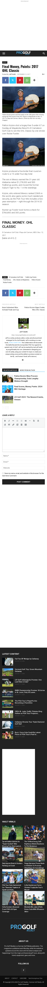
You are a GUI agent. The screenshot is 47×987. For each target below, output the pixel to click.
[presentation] (5, 420)
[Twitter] (12, 80)
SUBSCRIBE (23, 978)
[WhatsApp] (27, 80)
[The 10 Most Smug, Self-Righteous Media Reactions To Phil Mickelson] (34, 833)
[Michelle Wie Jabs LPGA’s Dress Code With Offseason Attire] (34, 898)
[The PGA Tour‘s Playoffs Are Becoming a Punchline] (7, 704)
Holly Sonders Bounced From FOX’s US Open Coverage (10, 909)
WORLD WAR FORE (15, 342)
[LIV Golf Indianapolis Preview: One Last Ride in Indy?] (7, 683)
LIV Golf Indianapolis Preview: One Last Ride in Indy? (28, 681)
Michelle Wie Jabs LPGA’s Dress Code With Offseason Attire (34, 909)
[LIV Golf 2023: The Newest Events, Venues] (7, 399)
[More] (34, 80)
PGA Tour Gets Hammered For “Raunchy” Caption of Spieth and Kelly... (11, 887)
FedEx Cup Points (30, 277)
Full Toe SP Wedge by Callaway (27, 659)
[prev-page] (3, 407)
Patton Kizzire (36, 280)
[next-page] (7, 407)
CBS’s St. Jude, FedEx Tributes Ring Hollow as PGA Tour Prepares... (28, 712)
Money (5, 62)
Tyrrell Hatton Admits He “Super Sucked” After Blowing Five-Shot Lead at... (12, 844)
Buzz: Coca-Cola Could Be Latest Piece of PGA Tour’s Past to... (27, 733)
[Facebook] (5, 80)
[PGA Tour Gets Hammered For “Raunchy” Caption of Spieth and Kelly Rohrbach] (12, 876)
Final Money (7, 280)
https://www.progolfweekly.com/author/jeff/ (23, 335)
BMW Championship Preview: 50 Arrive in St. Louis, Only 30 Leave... (30, 691)
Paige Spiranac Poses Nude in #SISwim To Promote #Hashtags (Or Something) (34, 865)
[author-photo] (23, 329)
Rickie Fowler (7, 282)
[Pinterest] (20, 80)
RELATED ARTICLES (10, 370)
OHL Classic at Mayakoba (21, 280)
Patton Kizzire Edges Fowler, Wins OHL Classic (34, 308)
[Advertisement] (23, 25)
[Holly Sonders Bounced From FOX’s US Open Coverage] (12, 898)
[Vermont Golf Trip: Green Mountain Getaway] (7, 672)
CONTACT (14, 978)
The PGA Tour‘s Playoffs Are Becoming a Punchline (26, 702)
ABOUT (7, 978)
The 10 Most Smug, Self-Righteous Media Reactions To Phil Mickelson (34, 844)
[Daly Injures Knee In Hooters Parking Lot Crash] (12, 854)
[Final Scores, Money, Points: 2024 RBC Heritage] (7, 389)
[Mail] (23, 360)
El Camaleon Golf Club (16, 277)
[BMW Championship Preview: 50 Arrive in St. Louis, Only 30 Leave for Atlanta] (7, 693)
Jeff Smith (12, 74)
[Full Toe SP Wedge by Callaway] (7, 661)
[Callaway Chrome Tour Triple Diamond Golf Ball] (7, 725)
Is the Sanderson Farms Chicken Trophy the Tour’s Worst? (33, 887)
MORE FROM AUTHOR (27, 370)
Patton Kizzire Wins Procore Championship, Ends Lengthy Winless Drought (26, 378)
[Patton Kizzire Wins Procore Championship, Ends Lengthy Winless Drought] (7, 378)
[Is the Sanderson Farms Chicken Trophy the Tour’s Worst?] (34, 876)
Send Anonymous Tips (35, 978)
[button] (3, 53)
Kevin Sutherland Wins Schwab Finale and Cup (10, 308)
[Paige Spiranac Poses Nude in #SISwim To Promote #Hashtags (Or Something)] (34, 854)
